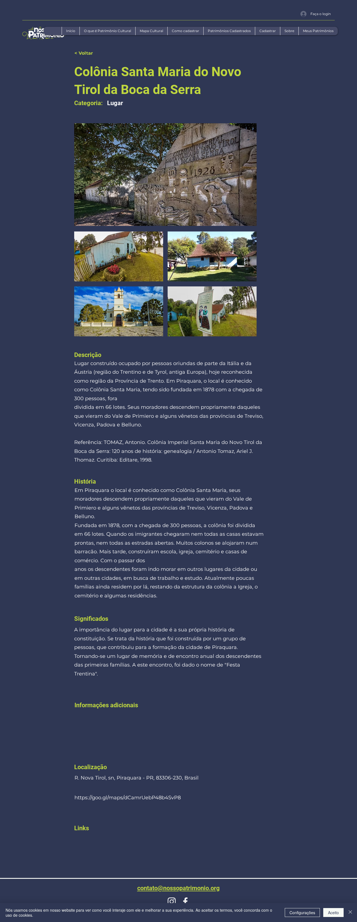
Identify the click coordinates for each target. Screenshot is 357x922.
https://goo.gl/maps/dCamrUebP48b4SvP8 (127, 798)
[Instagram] (171, 901)
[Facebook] (185, 901)
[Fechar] (350, 912)
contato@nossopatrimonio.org (178, 888)
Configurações (302, 912)
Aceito (333, 912)
